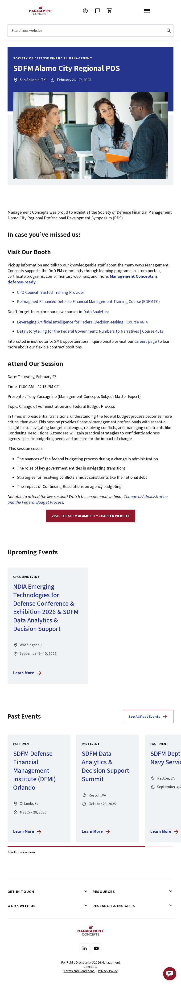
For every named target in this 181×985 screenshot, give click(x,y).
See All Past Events (144, 716)
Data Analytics (95, 312)
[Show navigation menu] (147, 11)
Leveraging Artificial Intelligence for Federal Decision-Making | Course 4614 (82, 322)
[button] (169, 973)
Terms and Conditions (79, 971)
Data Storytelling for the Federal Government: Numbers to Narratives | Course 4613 (90, 331)
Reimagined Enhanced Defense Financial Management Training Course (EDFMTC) (88, 302)
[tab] (48, 892)
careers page (145, 341)
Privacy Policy (108, 971)
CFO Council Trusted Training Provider (50, 292)
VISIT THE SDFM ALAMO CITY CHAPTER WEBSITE (91, 516)
